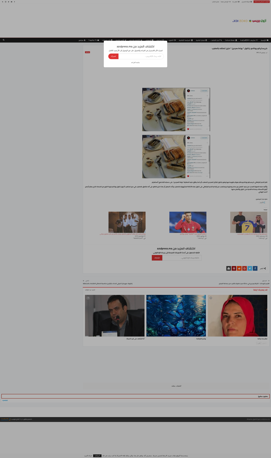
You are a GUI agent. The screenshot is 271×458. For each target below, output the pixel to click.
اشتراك (113, 56)
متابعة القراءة (135, 62)
